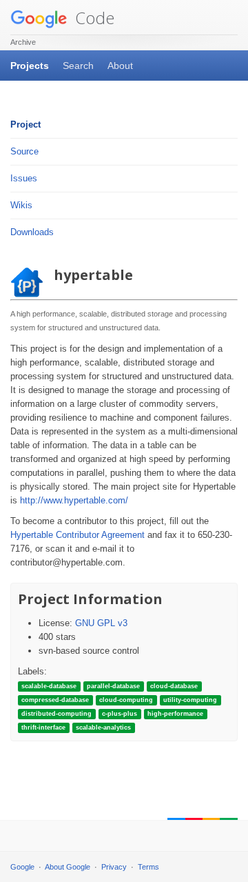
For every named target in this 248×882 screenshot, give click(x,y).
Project (25, 124)
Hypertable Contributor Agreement (77, 535)
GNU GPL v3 (101, 623)
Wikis (21, 205)
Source (24, 151)
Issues (23, 178)
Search (78, 65)
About (120, 65)
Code (92, 17)
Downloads (32, 232)
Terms (148, 867)
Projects (29, 65)
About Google (67, 867)
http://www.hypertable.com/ (74, 500)
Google (22, 867)
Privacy (114, 867)
